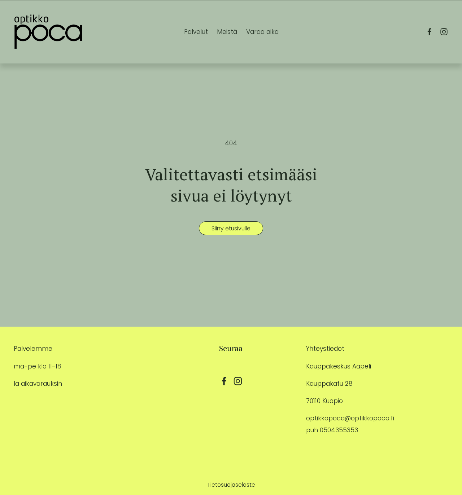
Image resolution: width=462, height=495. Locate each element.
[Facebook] (429, 31)
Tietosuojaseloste (231, 485)
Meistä (227, 31)
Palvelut (196, 31)
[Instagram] (444, 31)
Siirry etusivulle (231, 228)
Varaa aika (262, 31)
